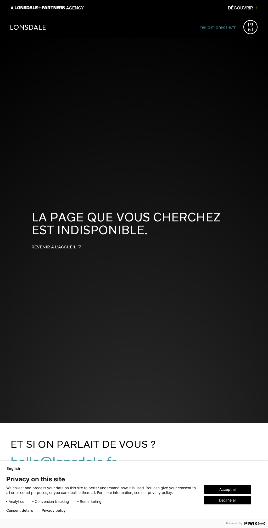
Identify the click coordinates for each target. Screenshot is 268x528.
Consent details (19, 510)
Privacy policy (54, 510)
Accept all (227, 489)
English (13, 468)
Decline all (227, 500)
